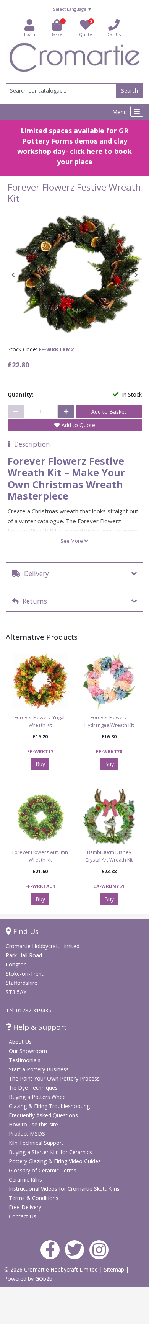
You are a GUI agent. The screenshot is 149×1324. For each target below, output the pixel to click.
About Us (20, 1041)
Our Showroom (28, 1051)
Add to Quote (78, 425)
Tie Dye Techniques (33, 1087)
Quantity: (21, 394)
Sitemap (115, 1269)
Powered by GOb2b (28, 1278)
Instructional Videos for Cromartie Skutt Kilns (64, 1188)
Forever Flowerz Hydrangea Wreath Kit (109, 721)
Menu (120, 112)
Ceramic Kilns (25, 1179)
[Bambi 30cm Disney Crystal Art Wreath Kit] (109, 816)
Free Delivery (25, 1207)
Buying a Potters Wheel (38, 1096)
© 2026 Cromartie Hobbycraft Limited (51, 1269)
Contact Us (22, 1216)
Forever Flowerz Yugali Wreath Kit (40, 721)
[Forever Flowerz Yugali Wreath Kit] (40, 681)
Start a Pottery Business (39, 1069)
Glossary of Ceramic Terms (42, 1170)
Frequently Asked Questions (43, 1115)
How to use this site (33, 1124)
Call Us (114, 34)
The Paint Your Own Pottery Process (54, 1078)
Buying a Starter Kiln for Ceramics (50, 1152)
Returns (33, 601)
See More (72, 540)
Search (129, 90)
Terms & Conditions (33, 1198)
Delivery (34, 573)
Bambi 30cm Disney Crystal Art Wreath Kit (109, 856)
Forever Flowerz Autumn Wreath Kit (40, 856)
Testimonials (24, 1060)
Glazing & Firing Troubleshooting (49, 1106)
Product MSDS (27, 1133)
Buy (40, 763)
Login (29, 34)
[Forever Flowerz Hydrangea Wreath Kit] (109, 681)
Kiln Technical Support (36, 1142)
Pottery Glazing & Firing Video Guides (55, 1161)
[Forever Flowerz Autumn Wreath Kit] (40, 816)
